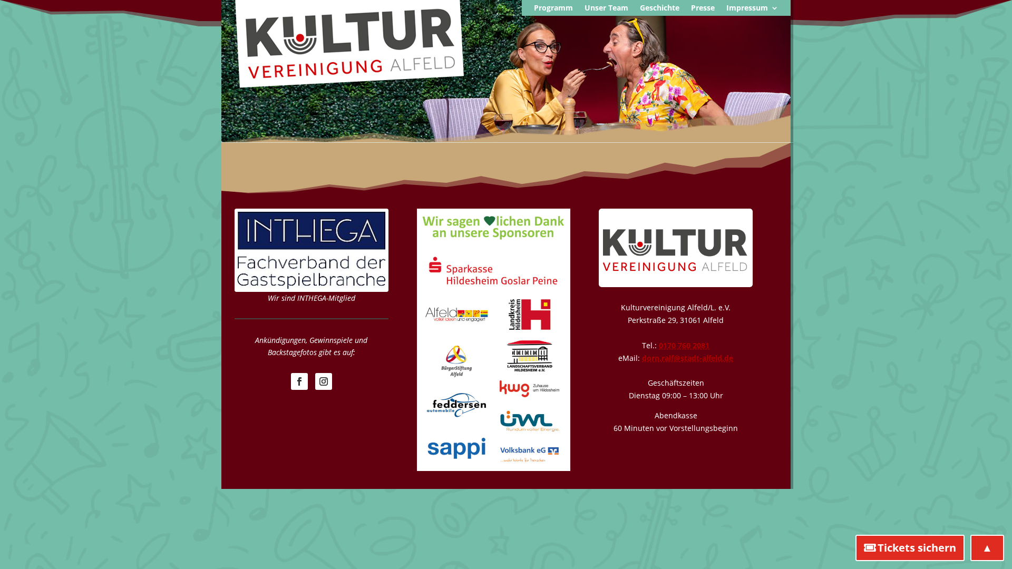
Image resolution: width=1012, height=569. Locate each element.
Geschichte (659, 8)
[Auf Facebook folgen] (299, 381)
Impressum (747, 8)
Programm (553, 8)
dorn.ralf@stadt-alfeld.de (687, 358)
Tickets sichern (917, 548)
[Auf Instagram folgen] (323, 381)
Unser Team (606, 8)
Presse (703, 8)
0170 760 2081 (684, 345)
